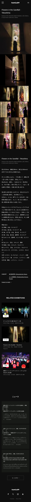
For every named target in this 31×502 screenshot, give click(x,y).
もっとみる (15, 478)
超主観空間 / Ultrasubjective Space (18, 274)
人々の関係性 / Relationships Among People (18, 277)
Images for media (6, 282)
